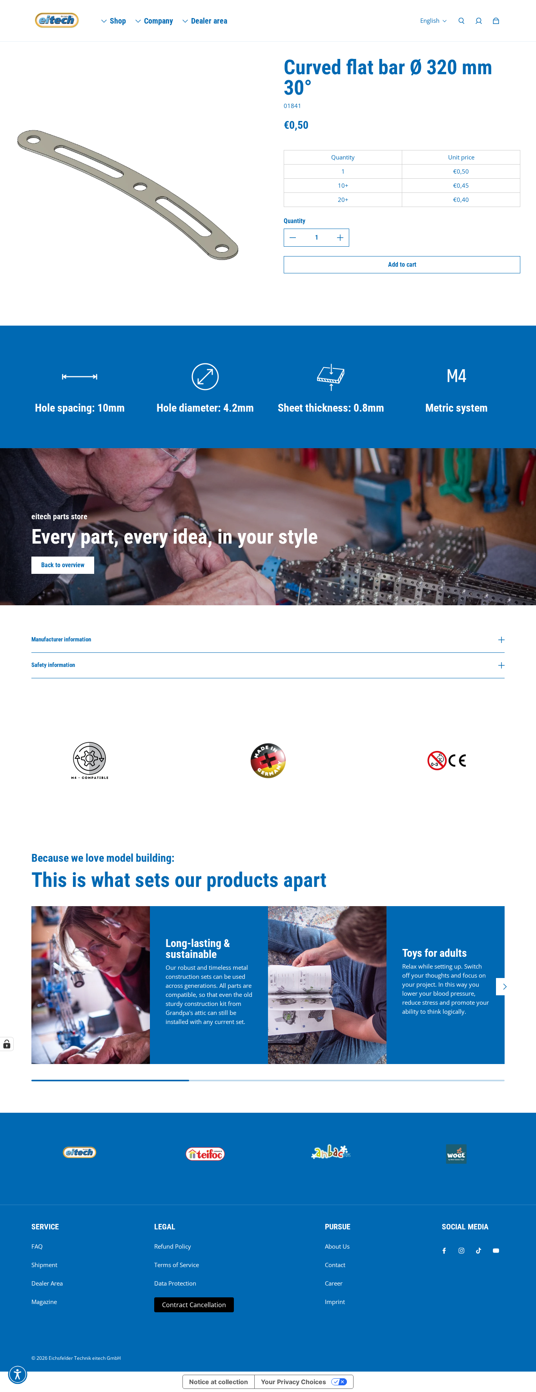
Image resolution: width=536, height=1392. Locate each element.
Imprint (335, 1302)
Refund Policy (172, 1246)
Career (334, 1283)
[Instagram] (461, 1250)
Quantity (294, 221)
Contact (335, 1265)
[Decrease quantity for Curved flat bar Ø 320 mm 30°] (292, 237)
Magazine (44, 1302)
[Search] (461, 20)
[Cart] (496, 20)
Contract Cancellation (194, 1304)
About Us (337, 1246)
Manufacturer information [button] (61, 640)
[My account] (478, 20)
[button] (17, 1374)
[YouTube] (496, 1250)
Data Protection (175, 1283)
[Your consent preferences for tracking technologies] (6, 1044)
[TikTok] (478, 1250)
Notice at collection (218, 1382)
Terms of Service (176, 1265)
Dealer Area (47, 1283)
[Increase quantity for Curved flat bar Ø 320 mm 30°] (340, 237)
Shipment (44, 1265)
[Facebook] (444, 1250)
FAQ (37, 1246)
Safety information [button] (53, 665)
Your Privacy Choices (293, 1382)
